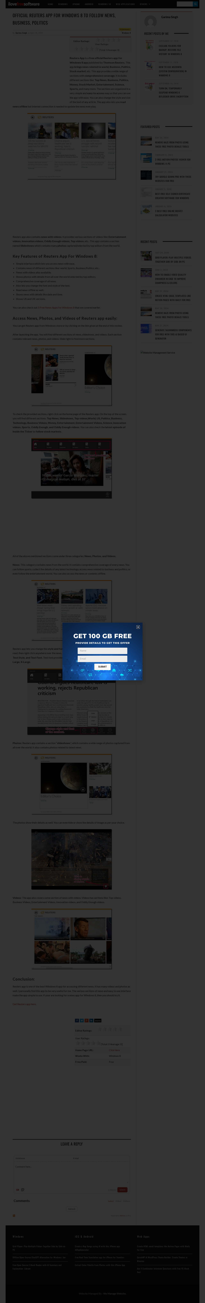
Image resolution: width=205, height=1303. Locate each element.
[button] (138, 627)
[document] (102, 651)
